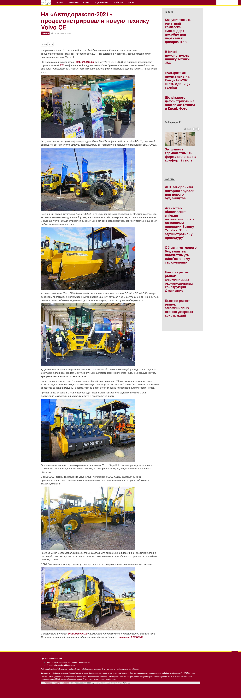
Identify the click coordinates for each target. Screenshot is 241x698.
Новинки (74, 2)
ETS (51, 44)
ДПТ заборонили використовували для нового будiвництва (179, 192)
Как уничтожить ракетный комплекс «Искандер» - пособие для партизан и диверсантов (178, 30)
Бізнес (86, 2)
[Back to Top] (235, 654)
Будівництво (102, 2)
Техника (65, 683)
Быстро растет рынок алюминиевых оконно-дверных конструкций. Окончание (179, 281)
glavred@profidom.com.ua (64, 665)
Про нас (44, 658)
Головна (59, 2)
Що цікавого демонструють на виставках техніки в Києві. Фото (180, 103)
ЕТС (62, 65)
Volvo (44, 44)
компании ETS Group (131, 637)
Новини (57, 683)
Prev (194, 129)
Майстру (118, 2)
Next (198, 129)
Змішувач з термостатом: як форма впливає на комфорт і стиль (180, 154)
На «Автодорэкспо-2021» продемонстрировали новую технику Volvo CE (95, 20)
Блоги (61, 669)
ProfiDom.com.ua (84, 62)
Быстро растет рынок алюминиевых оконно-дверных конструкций (179, 308)
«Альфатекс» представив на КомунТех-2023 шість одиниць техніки (177, 80)
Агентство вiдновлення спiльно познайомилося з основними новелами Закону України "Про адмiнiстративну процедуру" (179, 223)
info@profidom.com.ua (81, 662)
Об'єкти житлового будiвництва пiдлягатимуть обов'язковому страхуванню (181, 254)
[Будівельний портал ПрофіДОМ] (46, 2)
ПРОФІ (131, 2)
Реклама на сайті (56, 658)
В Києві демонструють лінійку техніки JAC (177, 57)
